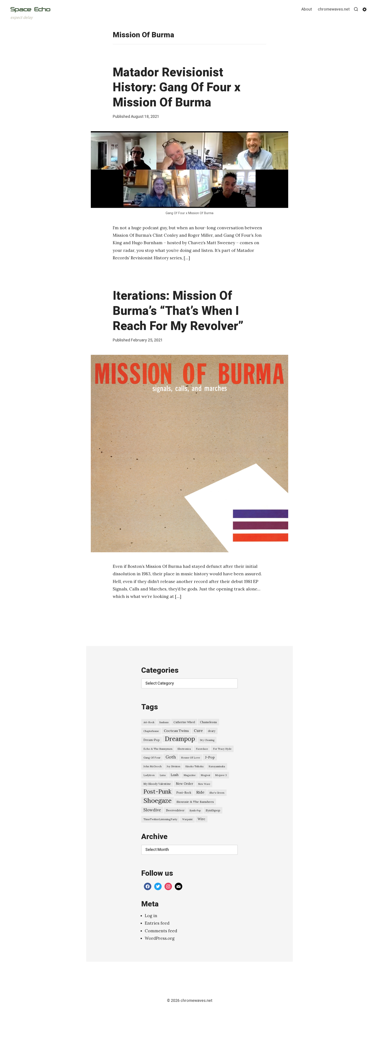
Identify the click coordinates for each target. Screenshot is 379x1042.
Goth (171, 757)
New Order (184, 784)
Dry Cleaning (207, 740)
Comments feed (161, 930)
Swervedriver (175, 810)
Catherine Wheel (184, 722)
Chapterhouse (151, 731)
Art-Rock (148, 722)
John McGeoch (152, 766)
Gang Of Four (152, 757)
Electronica (184, 748)
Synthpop (213, 810)
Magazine (190, 775)
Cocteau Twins (176, 730)
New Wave (204, 784)
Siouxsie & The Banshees (195, 802)
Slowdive (152, 809)
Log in (151, 915)
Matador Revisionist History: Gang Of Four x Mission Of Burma (176, 88)
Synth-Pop (195, 810)
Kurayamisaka (217, 766)
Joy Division (173, 766)
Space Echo (30, 9)
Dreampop (180, 738)
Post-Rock (183, 793)
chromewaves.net (334, 10)
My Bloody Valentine (157, 784)
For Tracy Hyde (222, 748)
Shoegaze (157, 800)
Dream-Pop (151, 740)
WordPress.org (160, 938)
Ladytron (149, 775)
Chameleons (208, 722)
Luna (163, 775)
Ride (200, 792)
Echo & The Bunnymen (157, 748)
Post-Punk (157, 791)
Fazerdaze (202, 748)
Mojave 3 (221, 775)
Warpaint (187, 819)
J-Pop (210, 757)
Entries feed (157, 923)
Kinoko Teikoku (194, 766)
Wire (201, 819)
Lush (175, 775)
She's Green (216, 792)
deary (211, 731)
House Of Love (190, 757)
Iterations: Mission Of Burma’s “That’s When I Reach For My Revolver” (178, 311)
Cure (198, 730)
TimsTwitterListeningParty (160, 819)
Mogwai (205, 775)
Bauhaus (163, 722)
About (306, 10)
